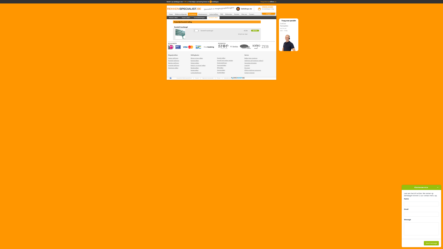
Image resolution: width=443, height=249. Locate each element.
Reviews (236, 14)
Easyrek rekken (221, 58)
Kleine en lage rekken (197, 58)
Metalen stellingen (173, 63)
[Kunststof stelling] (180, 38)
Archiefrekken (221, 72)
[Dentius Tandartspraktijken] (234, 48)
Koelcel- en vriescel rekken (198, 65)
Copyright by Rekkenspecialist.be (184, 78)
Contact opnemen (249, 73)
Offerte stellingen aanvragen (252, 70)
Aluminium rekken (173, 68)
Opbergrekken (195, 63)
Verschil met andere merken (225, 60)
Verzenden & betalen (250, 63)
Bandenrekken (195, 68)
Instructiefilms (214, 14)
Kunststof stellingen (173, 60)
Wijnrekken (220, 68)
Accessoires (192, 14)
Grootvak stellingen (173, 65)
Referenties (228, 14)
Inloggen (268, 14)
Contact (251, 14)
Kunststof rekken (213, 17)
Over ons (244, 14)
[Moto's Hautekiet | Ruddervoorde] (246, 48)
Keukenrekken (194, 70)
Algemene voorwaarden (207, 78)
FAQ (221, 14)
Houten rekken (186, 17)
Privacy (218, 78)
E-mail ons (283, 23)
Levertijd (247, 65)
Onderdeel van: (227, 78)
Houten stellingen (173, 58)
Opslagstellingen (222, 63)
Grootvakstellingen (199, 17)
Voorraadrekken (221, 65)
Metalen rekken (173, 17)
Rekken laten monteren (250, 58)
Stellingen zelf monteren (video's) (253, 60)
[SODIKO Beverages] (257, 48)
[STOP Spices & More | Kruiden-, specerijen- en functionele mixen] (224, 48)
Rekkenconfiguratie (181, 14)
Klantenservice (202, 14)
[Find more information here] (421, 216)
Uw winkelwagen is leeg (268, 9)
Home (171, 14)
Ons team (247, 68)
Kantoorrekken (195, 60)
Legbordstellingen (196, 73)
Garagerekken (221, 70)
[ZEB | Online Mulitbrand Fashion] (266, 48)
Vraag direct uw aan (268, 2)
